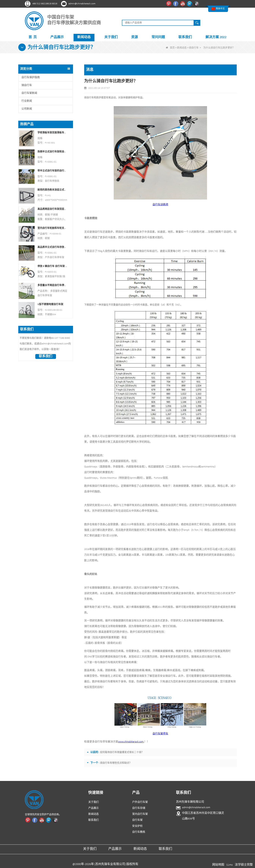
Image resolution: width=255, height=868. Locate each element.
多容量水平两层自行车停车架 (52, 285)
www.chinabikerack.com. (131, 741)
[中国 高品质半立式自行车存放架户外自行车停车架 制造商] (27, 252)
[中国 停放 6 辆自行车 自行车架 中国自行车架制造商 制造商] (27, 272)
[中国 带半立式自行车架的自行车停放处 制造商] (27, 176)
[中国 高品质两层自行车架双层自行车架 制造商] (27, 214)
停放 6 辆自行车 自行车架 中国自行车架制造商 (52, 266)
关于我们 (111, 37)
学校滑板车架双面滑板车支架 (52, 132)
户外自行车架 (140, 802)
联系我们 (185, 37)
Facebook (176, 3)
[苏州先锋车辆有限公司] (34, 20)
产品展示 (57, 37)
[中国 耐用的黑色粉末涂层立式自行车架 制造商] (27, 195)
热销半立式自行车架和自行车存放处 (52, 151)
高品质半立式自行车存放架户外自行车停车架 (52, 247)
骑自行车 (194, 48)
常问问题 (158, 37)
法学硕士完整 (244, 864)
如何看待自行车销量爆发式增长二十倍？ (122, 752)
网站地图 (218, 864)
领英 (190, 3)
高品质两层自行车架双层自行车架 (52, 209)
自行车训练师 (160, 204)
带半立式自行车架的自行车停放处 (52, 170)
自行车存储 (138, 808)
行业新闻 (26, 101)
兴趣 (169, 3)
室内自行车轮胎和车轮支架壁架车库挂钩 (52, 228)
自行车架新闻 (29, 93)
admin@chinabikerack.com (82, 3)
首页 (172, 48)
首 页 (33, 37)
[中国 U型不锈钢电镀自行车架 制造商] (27, 310)
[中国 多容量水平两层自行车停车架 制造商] (27, 291)
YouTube (183, 3)
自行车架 (137, 820)
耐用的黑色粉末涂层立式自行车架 (52, 190)
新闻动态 (84, 37)
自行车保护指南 (30, 77)
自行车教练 (138, 832)
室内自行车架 (140, 814)
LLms (229, 864)
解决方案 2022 (216, 37)
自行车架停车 (160, 733)
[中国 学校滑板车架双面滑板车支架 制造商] (27, 138)
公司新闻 (26, 108)
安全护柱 (137, 826)
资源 (134, 37)
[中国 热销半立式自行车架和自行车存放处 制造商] (27, 157)
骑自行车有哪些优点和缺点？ (116, 763)
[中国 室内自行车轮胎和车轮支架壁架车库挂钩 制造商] (27, 233)
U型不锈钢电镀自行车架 (50, 304)
